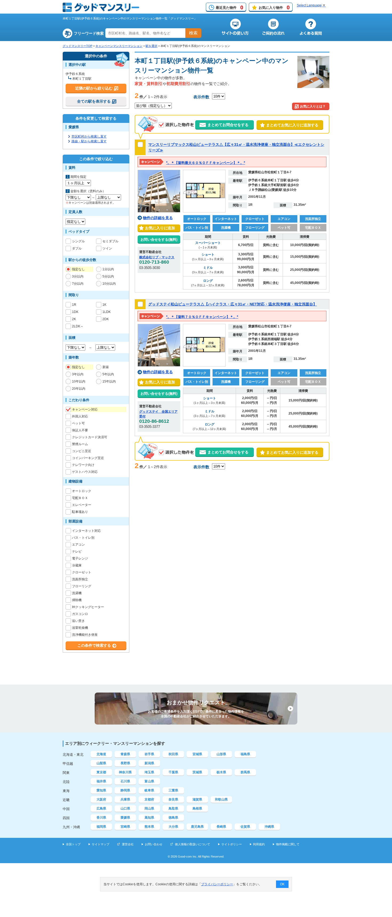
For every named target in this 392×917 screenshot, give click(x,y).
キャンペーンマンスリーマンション (118, 45)
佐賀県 (245, 826)
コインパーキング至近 (88, 458)
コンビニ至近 (81, 451)
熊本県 (149, 826)
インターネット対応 (86, 531)
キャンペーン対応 (85, 409)
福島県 (245, 754)
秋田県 (173, 754)
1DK (75, 312)
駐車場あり (80, 512)
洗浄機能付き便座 (85, 635)
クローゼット (81, 572)
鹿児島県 (197, 826)
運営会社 (128, 844)
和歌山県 (221, 799)
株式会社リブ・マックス (156, 257)
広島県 (101, 808)
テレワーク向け (83, 465)
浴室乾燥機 (80, 628)
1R (74, 305)
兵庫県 (125, 799)
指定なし (78, 269)
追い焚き (78, 621)
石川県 (125, 781)
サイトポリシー (231, 844)
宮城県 (197, 754)
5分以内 (108, 276)
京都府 (149, 799)
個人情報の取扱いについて (192, 844)
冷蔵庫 (77, 565)
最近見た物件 (229, 7)
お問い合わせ (153, 844)
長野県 (125, 763)
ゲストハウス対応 (85, 472)
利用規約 (259, 844)
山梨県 (101, 763)
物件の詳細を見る (158, 218)
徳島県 (173, 817)
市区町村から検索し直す (89, 136)
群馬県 (245, 772)
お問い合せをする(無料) (159, 240)
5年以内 (108, 374)
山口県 (125, 808)
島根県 (197, 808)
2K (74, 319)
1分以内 (108, 269)
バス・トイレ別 (83, 538)
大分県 (173, 826)
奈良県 (173, 799)
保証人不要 (80, 430)
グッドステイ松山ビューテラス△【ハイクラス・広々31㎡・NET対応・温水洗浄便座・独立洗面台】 (232, 304)
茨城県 (197, 772)
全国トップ (73, 844)
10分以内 (109, 283)
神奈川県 (125, 772)
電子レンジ (80, 558)
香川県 (101, 817)
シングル (78, 241)
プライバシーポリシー (217, 884)
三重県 (173, 790)
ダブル (77, 248)
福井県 (101, 781)
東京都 (101, 772)
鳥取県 (173, 808)
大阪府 (101, 799)
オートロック (81, 491)
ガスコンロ (80, 614)
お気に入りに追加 (159, 228)
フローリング (81, 586)
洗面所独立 (80, 579)
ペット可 (78, 423)
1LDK (106, 312)
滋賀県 (197, 799)
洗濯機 (77, 593)
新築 (105, 367)
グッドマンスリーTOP (77, 45)
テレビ (77, 551)
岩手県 (149, 754)
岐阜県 (149, 790)
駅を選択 (151, 45)
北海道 (101, 754)
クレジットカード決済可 (89, 437)
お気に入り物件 (274, 7)
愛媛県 (125, 817)
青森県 (125, 754)
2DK (105, 319)
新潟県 (149, 763)
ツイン (107, 248)
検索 (193, 33)
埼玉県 (149, 772)
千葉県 (173, 772)
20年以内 (78, 389)
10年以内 (78, 381)
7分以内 (77, 283)
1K (104, 305)
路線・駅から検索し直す (89, 141)
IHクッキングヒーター (88, 607)
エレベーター (81, 505)
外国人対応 (80, 416)
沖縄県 (269, 826)
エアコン (78, 544)
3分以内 (77, 276)
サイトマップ (100, 844)
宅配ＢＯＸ (80, 498)
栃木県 (221, 772)
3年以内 (77, 374)
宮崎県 (125, 826)
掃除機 (77, 600)
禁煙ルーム (80, 444)
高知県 (149, 817)
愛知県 (101, 790)
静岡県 (125, 790)
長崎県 (221, 826)
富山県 (149, 781)
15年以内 (109, 381)
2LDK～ (77, 326)
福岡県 (101, 826)
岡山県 (149, 808)
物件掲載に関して (287, 844)
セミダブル (110, 241)
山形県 (221, 754)
